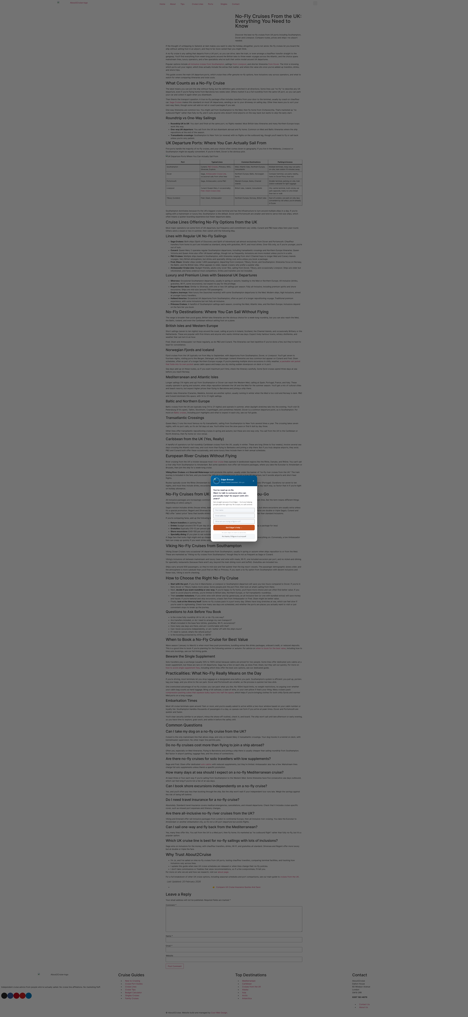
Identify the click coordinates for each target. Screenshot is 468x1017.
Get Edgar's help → (234, 527)
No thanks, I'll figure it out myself (234, 536)
